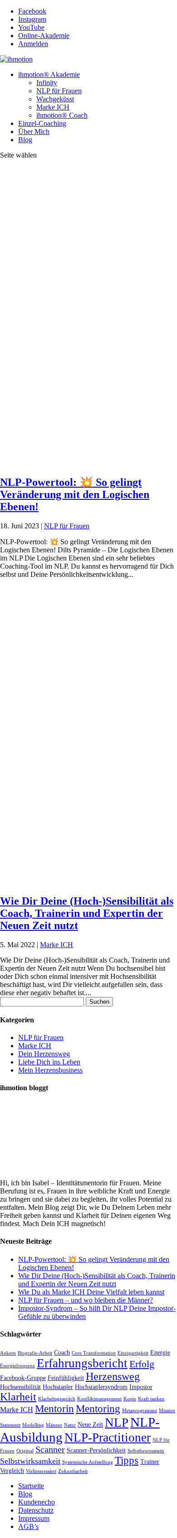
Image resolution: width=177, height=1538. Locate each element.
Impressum (33, 1518)
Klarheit (18, 1397)
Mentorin (54, 1408)
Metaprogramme (139, 1410)
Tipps (126, 1460)
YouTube (31, 27)
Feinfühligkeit (66, 1378)
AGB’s (28, 1526)
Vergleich (12, 1470)
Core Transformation (94, 1353)
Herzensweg (113, 1376)
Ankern (8, 1353)
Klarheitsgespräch (56, 1398)
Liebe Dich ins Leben (49, 1062)
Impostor (140, 1387)
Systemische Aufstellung (87, 1462)
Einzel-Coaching (42, 123)
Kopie (129, 1398)
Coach (62, 1352)
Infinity (46, 82)
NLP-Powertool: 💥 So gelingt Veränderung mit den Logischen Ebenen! (74, 494)
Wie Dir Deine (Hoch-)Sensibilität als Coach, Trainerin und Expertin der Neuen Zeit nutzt (86, 913)
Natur (70, 1425)
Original (25, 1450)
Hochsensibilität (20, 1387)
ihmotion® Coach (62, 115)
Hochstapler (58, 1387)
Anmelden (33, 44)
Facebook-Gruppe (23, 1378)
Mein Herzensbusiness (50, 1070)
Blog (25, 140)
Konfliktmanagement (99, 1398)
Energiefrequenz (17, 1365)
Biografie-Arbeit (35, 1353)
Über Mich (33, 131)
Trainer (149, 1461)
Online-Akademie (43, 35)
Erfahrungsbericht (82, 1363)
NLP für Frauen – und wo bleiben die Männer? (85, 1300)
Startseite (31, 1486)
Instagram (32, 19)
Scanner (50, 1449)
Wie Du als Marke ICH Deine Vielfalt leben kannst (91, 1292)
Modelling (33, 1425)
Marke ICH (52, 107)
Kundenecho (36, 1502)
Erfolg (141, 1364)
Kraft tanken (151, 1398)
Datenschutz (36, 1510)
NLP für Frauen (59, 91)
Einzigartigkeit (133, 1353)
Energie (160, 1352)
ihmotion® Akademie (49, 74)
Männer (54, 1425)
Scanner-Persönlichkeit (96, 1450)
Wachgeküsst (55, 99)
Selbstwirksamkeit (30, 1461)
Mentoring (98, 1408)
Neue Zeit (90, 1424)
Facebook (32, 11)
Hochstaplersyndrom (101, 1387)
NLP (116, 1422)
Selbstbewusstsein (146, 1450)
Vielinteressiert (41, 1471)
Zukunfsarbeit (73, 1471)
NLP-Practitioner (107, 1437)
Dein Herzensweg (44, 1054)
